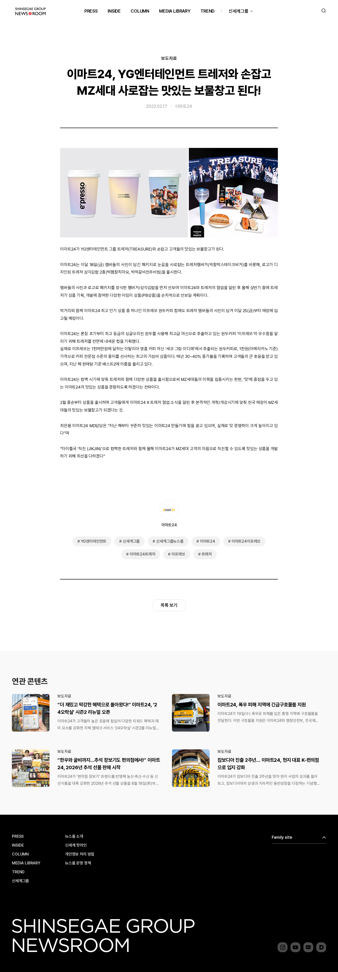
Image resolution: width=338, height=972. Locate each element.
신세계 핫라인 (76, 845)
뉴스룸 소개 (74, 836)
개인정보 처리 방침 (79, 854)
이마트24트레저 (142, 554)
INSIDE (114, 11)
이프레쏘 (178, 554)
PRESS (91, 11)
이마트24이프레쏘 (246, 541)
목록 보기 (169, 605)
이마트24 (183, 106)
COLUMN (140, 11)
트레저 (207, 554)
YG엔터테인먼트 (94, 541)
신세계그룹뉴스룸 (170, 541)
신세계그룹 (238, 11)
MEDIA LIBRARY (175, 11)
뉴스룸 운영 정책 (78, 863)
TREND (207, 11)
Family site (282, 837)
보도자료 (169, 58)
